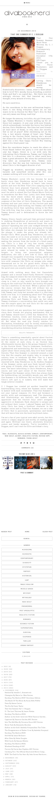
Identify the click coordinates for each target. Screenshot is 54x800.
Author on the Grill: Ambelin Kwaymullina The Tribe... (25, 727)
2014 (6, 685)
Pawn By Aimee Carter (13, 703)
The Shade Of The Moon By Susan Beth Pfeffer (22, 701)
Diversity (27, 563)
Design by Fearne (37, 796)
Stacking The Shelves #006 (15, 714)
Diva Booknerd (21, 796)
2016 (6, 680)
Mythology (27, 597)
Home (27, 532)
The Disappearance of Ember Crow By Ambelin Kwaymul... (27, 730)
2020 (6, 669)
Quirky (18, 436)
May (7, 774)
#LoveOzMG (27, 549)
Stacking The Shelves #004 (15, 744)
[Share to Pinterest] (27, 443)
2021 (6, 666)
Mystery (27, 593)
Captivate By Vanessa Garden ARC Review (21, 719)
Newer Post (6, 532)
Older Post (48, 532)
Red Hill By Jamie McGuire (15, 735)
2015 (6, 682)
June (7, 771)
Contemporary (46, 434)
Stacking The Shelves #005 (15, 733)
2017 (6, 677)
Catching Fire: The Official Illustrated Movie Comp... (25, 752)
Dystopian (27, 567)
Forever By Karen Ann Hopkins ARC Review (22, 749)
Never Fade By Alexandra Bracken (18, 725)
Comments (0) (28, 448)
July (7, 769)
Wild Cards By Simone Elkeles (16, 741)
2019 (6, 672)
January (9, 785)
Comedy (35, 434)
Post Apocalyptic (27, 610)
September (10, 763)
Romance (21, 438)
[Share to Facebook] (24, 443)
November (10, 758)
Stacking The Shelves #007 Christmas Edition (22, 698)
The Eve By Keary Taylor (14, 706)
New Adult (9, 436)
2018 (6, 674)
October (9, 760)
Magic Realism (27, 584)
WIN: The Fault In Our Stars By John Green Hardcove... (26, 754)
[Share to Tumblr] (30, 443)
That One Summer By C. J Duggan (18, 709)
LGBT (27, 580)
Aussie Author (24, 434)
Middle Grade (27, 589)
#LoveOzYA (12, 434)
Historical (27, 576)
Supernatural (27, 628)
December (10, 690)
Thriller (27, 641)
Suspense (27, 637)
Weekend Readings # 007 (15, 746)
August (8, 766)
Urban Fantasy (27, 645)
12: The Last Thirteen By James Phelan (19, 711)
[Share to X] (21, 443)
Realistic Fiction (30, 436)
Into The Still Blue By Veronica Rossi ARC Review (24, 722)
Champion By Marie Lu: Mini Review (19, 695)
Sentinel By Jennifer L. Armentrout (18, 692)
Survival (27, 632)
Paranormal (27, 606)
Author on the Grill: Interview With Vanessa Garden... (26, 717)
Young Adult (32, 438)
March (8, 779)
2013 (6, 688)
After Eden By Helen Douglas (16, 738)
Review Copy (44, 436)
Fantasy (27, 571)
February (10, 782)
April (8, 777)
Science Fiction (27, 624)
